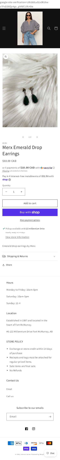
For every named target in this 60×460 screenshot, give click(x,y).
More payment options (30, 220)
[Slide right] (37, 137)
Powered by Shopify (38, 454)
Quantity (6, 185)
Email (9, 389)
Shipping (5, 171)
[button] (4, 28)
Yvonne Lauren (26, 454)
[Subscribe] (49, 416)
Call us (9, 396)
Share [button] (9, 264)
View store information (17, 237)
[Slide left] (23, 137)
